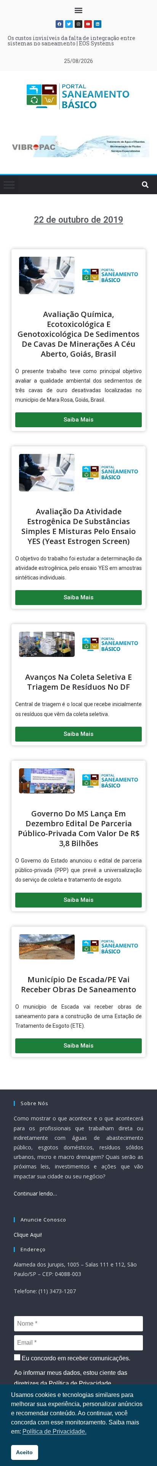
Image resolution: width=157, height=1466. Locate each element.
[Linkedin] (97, 24)
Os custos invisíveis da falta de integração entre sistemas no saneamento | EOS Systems (71, 40)
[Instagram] (78, 24)
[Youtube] (88, 24)
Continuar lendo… (35, 1193)
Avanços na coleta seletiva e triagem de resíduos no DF (78, 682)
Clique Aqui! (28, 1234)
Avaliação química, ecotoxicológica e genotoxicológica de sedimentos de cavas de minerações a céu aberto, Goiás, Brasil (78, 334)
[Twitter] (69, 24)
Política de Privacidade (80, 1383)
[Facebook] (59, 24)
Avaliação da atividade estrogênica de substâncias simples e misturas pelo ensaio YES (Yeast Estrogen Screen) (78, 526)
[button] (78, 10)
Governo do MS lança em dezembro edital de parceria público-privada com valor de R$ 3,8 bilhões (78, 828)
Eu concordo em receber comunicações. (75, 1358)
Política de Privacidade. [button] (54, 1431)
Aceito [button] (24, 1452)
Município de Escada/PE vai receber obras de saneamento (78, 984)
